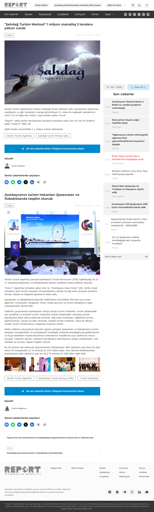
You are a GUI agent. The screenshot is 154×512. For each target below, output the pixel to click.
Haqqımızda (55, 468)
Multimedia (144, 476)
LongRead (104, 476)
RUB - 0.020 (116, 87)
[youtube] (148, 14)
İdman (122, 472)
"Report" (9, 288)
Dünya (142, 468)
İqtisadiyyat (104, 472)
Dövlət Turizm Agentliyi (19, 135)
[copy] (45, 182)
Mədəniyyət (124, 476)
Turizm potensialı (89, 378)
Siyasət (102, 468)
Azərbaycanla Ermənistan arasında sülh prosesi (78, 5)
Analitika (143, 472)
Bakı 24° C (140, 87)
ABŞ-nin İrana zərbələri (118, 5)
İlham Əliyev (41, 5)
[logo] (16, 5)
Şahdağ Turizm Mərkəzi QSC (53, 135)
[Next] (122, 5)
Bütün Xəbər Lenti (113, 256)
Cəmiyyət (123, 468)
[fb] (125, 14)
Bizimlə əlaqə (77, 468)
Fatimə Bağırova (19, 408)
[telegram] (134, 14)
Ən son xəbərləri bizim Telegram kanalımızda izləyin (55, 148)
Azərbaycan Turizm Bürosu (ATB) (55, 378)
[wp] (13, 182)
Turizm (9, 35)
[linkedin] (143, 14)
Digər (108, 14)
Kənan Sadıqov (18, 166)
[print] (38, 182)
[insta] (130, 14)
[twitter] (139, 14)
